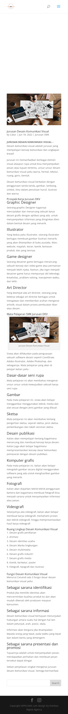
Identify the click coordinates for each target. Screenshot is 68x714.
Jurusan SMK (42, 134)
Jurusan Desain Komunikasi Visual (28, 131)
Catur (13, 134)
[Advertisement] (34, 48)
